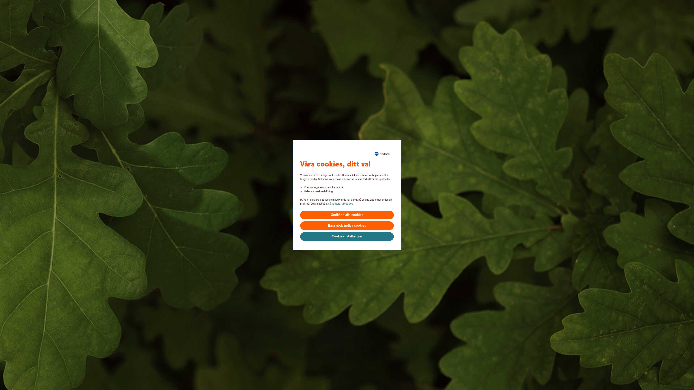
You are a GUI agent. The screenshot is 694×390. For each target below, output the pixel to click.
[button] (347, 215)
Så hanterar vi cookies (340, 203)
